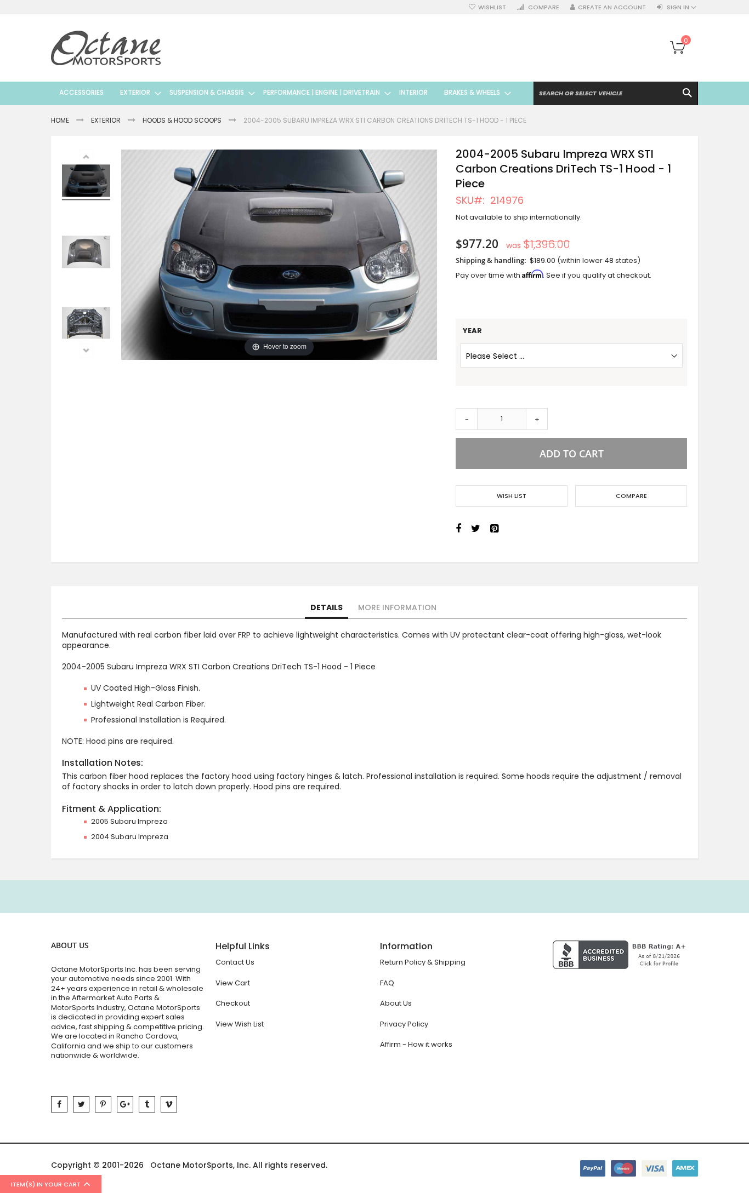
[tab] (326, 608)
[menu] (281, 93)
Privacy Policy (404, 1024)
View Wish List (239, 1024)
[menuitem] (81, 93)
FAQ (387, 983)
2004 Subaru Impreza (129, 836)
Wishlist (492, 7)
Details (326, 607)
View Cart (232, 983)
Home (60, 120)
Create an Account (612, 7)
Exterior (106, 120)
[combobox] (616, 93)
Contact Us (234, 962)
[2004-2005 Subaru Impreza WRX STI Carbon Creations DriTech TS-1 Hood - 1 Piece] (86, 253)
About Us (396, 1003)
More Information (397, 607)
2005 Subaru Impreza (129, 821)
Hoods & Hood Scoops (182, 120)
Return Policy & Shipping (423, 962)
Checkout (232, 1003)
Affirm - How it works (416, 1044)
